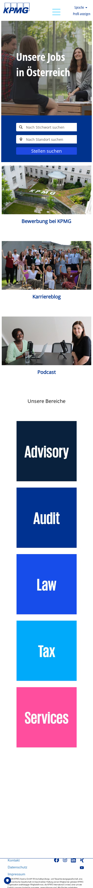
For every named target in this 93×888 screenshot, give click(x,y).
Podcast (46, 372)
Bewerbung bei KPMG (46, 221)
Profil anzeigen (81, 13)
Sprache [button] (79, 7)
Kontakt (14, 860)
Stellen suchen (46, 151)
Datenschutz (17, 867)
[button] (48, 12)
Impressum (16, 874)
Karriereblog (46, 296)
